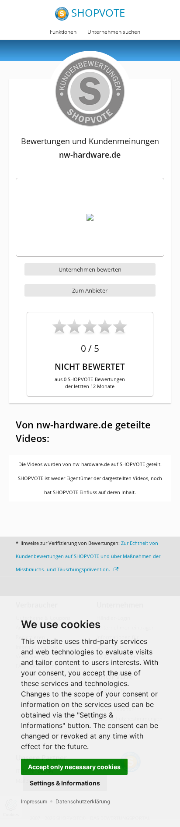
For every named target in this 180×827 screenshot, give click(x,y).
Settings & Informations (65, 783)
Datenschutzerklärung (82, 801)
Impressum (34, 801)
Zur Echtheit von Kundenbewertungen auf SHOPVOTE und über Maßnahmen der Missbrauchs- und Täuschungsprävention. (88, 556)
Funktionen (63, 31)
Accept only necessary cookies (74, 766)
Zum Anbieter (89, 290)
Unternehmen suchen (113, 31)
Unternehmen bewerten (90, 269)
